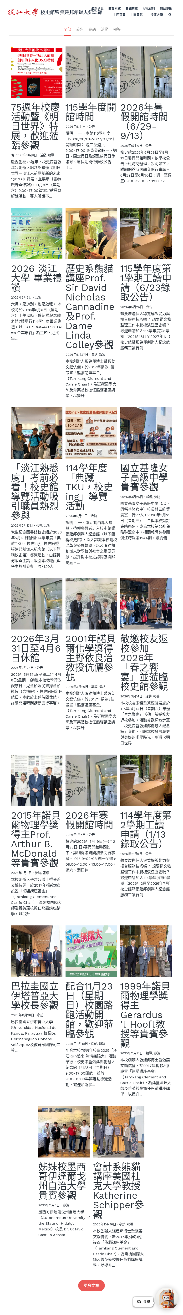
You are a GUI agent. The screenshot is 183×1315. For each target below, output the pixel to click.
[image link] (23, 12)
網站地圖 (166, 8)
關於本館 (114, 8)
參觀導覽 (132, 8)
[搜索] (170, 14)
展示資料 (149, 8)
